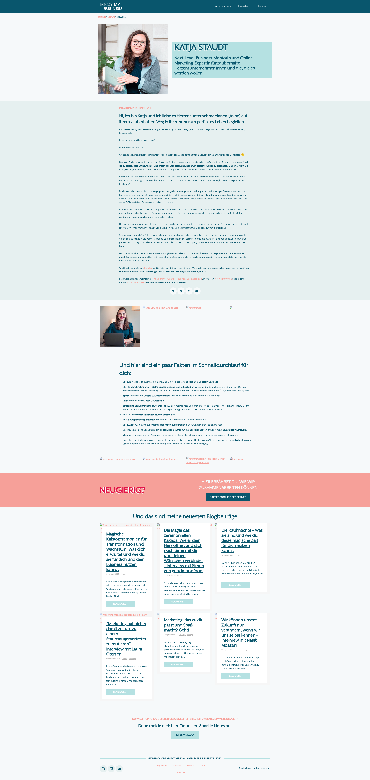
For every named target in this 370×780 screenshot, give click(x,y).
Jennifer (148, 268)
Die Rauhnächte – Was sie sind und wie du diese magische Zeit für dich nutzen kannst (242, 540)
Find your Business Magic (189, 279)
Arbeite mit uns (223, 6)
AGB (203, 765)
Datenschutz (177, 765)
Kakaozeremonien (136, 282)
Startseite (102, 17)
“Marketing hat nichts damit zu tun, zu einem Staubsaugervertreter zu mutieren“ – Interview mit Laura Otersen (126, 638)
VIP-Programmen (223, 279)
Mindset (123, 574)
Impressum (162, 765)
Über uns (261, 6)
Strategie (133, 659)
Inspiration (243, 6)
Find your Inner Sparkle (164, 279)
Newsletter (192, 765)
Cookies (181, 773)
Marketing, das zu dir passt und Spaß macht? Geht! (183, 625)
